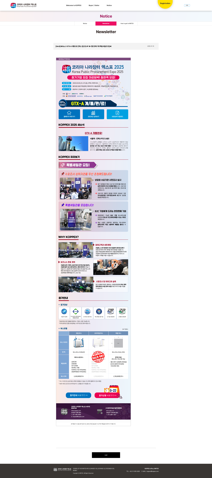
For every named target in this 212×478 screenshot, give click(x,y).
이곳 (91, 424)
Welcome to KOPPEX (73, 5)
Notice (109, 5)
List (106, 455)
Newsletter (106, 23)
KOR (187, 5)
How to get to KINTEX (127, 23)
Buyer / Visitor (94, 5)
